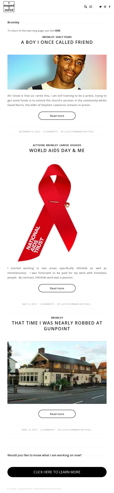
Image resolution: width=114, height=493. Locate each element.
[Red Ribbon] (57, 212)
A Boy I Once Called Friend (57, 42)
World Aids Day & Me (57, 150)
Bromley (48, 37)
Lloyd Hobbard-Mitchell (79, 131)
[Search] (84, 6)
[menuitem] (84, 6)
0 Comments (50, 131)
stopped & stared (25, 489)
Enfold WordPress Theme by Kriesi (47, 489)
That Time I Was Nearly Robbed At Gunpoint (57, 326)
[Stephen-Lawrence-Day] (57, 72)
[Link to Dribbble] (105, 6)
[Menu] (90, 7)
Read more (57, 116)
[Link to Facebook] (109, 6)
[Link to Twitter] (100, 6)
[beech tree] (57, 372)
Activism (39, 145)
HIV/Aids (75, 145)
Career (64, 145)
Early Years (64, 37)
